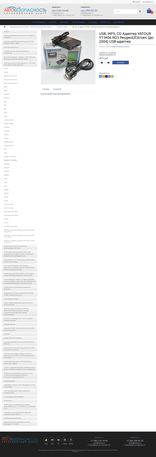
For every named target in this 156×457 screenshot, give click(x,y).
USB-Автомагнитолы (11, 47)
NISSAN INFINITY (9, 142)
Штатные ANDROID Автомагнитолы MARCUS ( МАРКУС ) (19, 36)
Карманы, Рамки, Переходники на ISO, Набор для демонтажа (19, 329)
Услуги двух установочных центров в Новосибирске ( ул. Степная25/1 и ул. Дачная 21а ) (19, 406)
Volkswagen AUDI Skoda (11, 211)
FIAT (5, 105)
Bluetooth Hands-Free (10, 76)
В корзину (120, 62)
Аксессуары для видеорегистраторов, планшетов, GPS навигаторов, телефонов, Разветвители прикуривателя (18, 254)
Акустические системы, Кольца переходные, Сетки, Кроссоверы (19, 261)
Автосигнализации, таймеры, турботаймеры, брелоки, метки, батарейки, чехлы (19, 58)
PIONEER (6, 164)
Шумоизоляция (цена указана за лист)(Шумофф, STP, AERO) (17, 423)
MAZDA (6, 134)
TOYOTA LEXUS (8, 204)
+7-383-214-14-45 (99, 440)
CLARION (6, 94)
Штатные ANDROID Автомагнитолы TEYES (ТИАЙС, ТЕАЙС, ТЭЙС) (19, 42)
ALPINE (6, 68)
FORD (5, 112)
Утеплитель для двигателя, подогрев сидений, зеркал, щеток (17, 413)
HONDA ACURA (8, 120)
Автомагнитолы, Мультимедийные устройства (16, 52)
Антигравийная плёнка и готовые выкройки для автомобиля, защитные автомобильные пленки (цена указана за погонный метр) (19, 281)
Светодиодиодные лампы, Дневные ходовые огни (17, 392)
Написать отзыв (123, 46)
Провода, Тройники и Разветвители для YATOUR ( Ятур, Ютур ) (19, 230)
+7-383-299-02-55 (134, 440)
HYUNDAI (6, 127)
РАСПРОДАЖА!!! (9, 381)
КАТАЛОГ (64, 22)
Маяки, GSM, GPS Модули (12, 338)
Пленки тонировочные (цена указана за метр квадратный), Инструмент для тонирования (19, 368)
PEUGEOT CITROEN (62, 27)
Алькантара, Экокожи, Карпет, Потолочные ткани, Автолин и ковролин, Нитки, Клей (19, 274)
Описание (45, 89)
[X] (106, 76)
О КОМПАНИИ (38, 22)
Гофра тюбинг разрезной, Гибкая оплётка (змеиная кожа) (18, 304)
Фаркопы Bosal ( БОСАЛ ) (12, 418)
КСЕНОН (7, 334)
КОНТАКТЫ (118, 22)
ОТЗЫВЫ (92, 22)
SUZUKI (6, 197)
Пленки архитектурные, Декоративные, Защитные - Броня (18, 362)
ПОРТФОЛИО (78, 22)
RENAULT (7, 171)
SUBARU (6, 189)
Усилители (8, 400)
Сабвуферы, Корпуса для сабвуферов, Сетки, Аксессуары (19, 386)
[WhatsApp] (112, 76)
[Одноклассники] (103, 76)
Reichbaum (81, 451)
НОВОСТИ (105, 22)
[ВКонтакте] (100, 76)
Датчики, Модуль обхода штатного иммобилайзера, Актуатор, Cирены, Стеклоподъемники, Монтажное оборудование (16, 311)
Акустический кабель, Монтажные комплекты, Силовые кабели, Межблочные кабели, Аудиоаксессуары (19, 267)
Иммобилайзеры (10, 324)
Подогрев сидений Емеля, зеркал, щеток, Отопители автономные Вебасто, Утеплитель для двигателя (18, 375)
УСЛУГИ (52, 22)
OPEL (5, 149)
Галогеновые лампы (11, 299)
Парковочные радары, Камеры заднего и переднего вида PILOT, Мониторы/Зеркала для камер (19, 355)
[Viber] (109, 76)
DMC (5, 101)
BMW (5, 87)
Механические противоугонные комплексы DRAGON (19, 343)
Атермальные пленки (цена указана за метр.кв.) (17, 288)
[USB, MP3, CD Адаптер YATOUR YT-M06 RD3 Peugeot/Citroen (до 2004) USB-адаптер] (68, 57)
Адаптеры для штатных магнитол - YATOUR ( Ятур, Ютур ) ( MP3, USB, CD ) (31, 27)
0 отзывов (112, 46)
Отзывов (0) (57, 89)
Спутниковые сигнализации (13, 397)
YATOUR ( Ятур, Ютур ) (11, 226)
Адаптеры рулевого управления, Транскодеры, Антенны (15, 247)
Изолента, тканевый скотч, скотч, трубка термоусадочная (18, 319)
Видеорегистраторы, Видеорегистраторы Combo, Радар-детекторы (19, 294)
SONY (5, 178)
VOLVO (6, 219)
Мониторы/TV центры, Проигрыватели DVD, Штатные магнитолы (19, 349)
